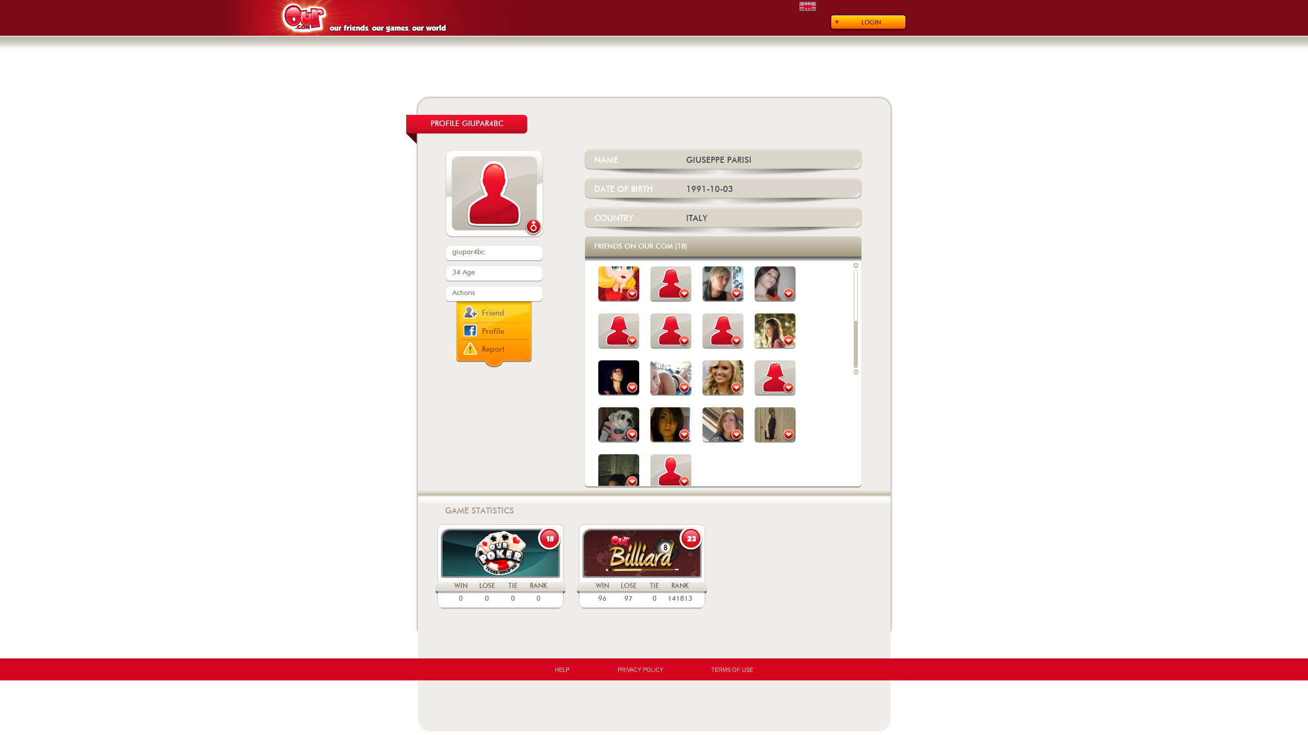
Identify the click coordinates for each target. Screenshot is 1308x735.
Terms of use (732, 670)
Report (493, 349)
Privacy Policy (640, 670)
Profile (493, 331)
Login (871, 22)
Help (562, 670)
